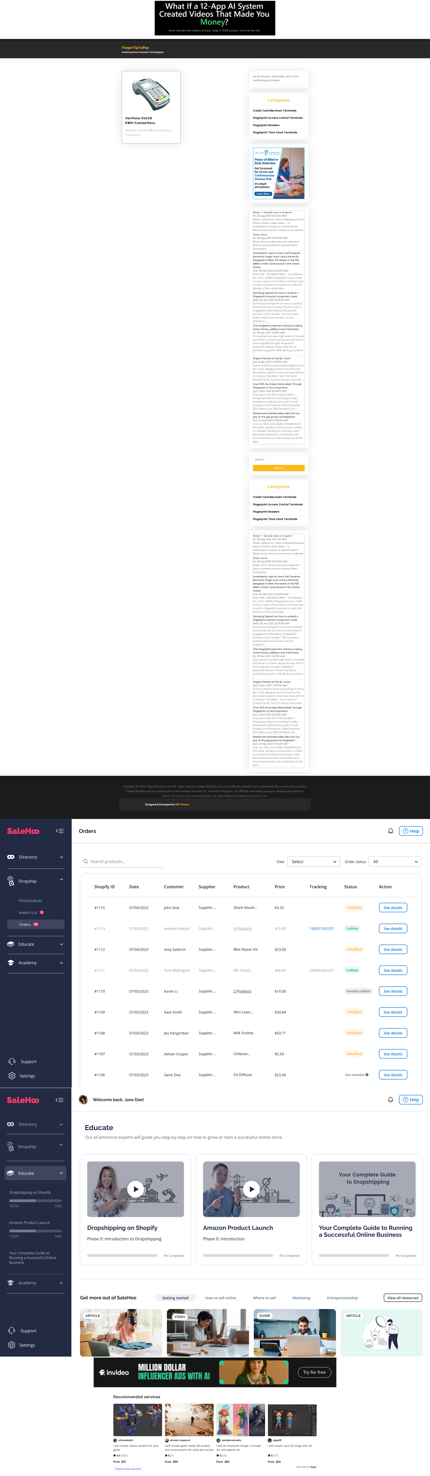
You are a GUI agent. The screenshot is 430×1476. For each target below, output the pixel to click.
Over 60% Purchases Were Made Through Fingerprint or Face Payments (277, 385)
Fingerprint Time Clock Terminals (275, 132)
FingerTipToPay (135, 47)
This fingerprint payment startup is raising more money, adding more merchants (277, 327)
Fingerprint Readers (266, 125)
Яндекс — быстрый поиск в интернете (272, 212)
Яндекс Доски (260, 234)
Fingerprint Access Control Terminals (278, 118)
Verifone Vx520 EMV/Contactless (140, 120)
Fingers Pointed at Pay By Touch (272, 358)
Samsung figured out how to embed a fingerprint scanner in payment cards (275, 294)
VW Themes (182, 804)
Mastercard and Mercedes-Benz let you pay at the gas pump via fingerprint (276, 415)
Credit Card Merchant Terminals (274, 110)
